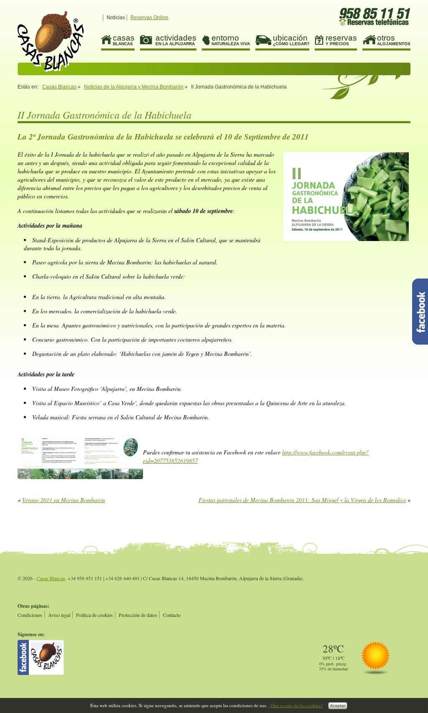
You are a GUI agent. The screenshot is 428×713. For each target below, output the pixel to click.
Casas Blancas (59, 87)
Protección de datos (138, 615)
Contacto (172, 615)
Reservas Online (149, 17)
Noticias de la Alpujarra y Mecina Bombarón (133, 87)
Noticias (116, 17)
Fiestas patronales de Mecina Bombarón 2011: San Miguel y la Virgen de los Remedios (302, 500)
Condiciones (30, 615)
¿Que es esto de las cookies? (296, 705)
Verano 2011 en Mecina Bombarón (63, 500)
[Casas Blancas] (41, 673)
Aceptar (337, 705)
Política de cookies (94, 615)
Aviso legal (59, 615)
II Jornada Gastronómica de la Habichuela (51, 41)
